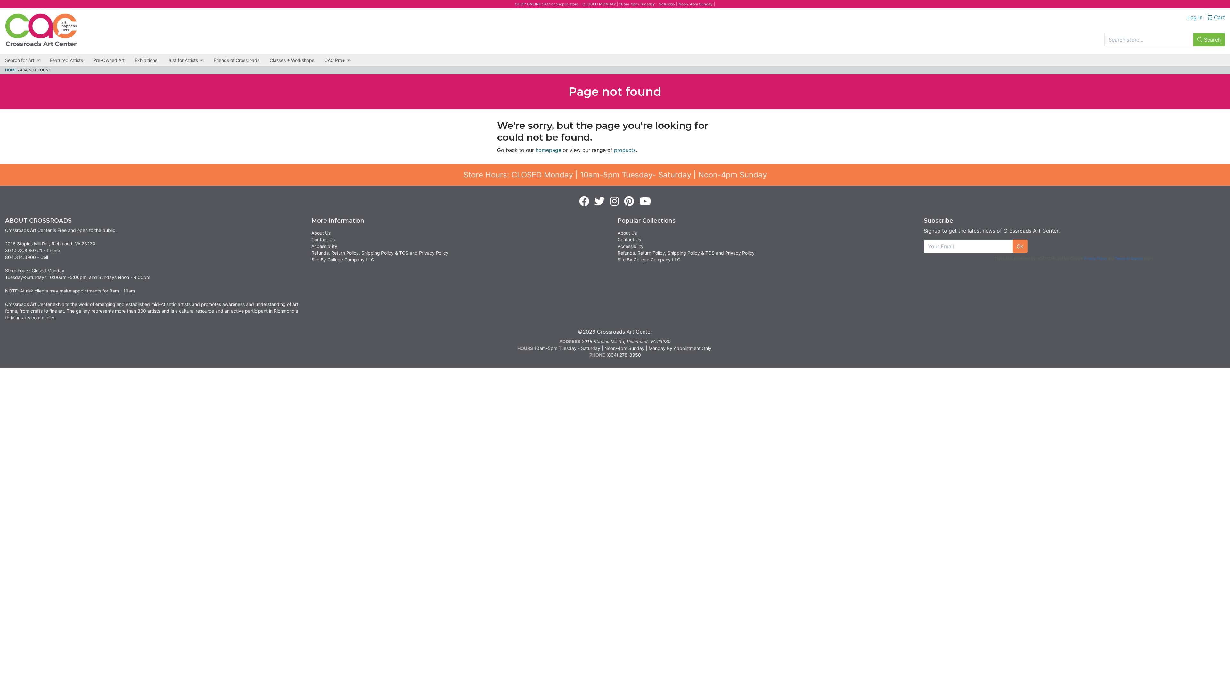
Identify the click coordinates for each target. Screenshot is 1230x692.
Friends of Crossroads (236, 60)
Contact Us (323, 239)
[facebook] (584, 201)
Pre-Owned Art (109, 60)
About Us (321, 232)
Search (1211, 40)
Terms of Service (1129, 258)
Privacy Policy (1095, 258)
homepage (548, 150)
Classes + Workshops (292, 60)
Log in (1194, 17)
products (625, 150)
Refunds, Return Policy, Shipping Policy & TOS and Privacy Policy (379, 253)
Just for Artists (183, 60)
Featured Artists (66, 60)
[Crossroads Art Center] (41, 29)
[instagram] (614, 201)
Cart (1218, 17)
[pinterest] (629, 201)
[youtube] (645, 201)
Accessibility (324, 246)
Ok (1020, 246)
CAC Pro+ (334, 60)
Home (11, 70)
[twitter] (599, 201)
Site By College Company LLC (342, 259)
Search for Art (19, 60)
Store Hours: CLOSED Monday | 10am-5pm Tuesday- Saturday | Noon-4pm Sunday (615, 174)
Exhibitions (146, 60)
